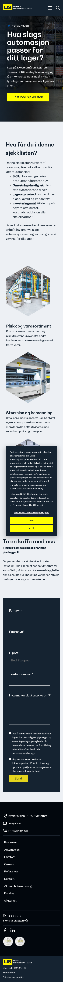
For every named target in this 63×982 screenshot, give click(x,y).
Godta (31, 520)
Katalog (9, 893)
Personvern (9, 972)
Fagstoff (9, 857)
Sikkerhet (10, 900)
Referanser (11, 871)
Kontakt (9, 878)
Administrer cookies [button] (13, 977)
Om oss (9, 864)
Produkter (10, 842)
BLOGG (13, 916)
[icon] (5, 930)
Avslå (31, 528)
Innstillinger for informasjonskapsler (31, 512)
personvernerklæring (23, 753)
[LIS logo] (17, 8)
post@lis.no (15, 823)
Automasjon (12, 849)
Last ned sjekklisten (28, 97)
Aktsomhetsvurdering (18, 886)
